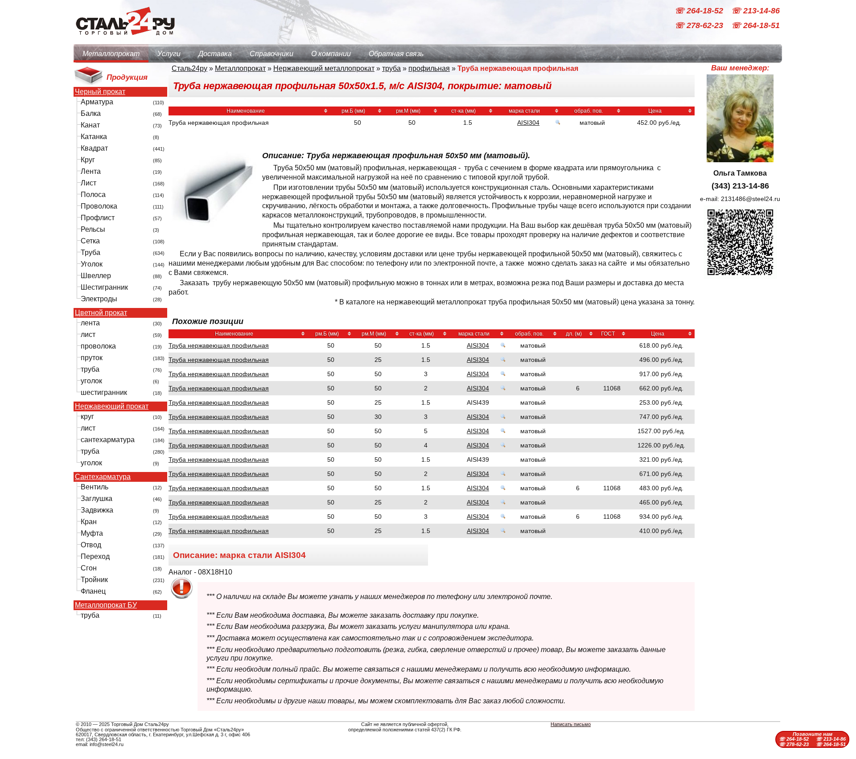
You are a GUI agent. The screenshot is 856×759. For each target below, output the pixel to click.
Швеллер (96, 275)
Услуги (169, 53)
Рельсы (93, 229)
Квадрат (94, 148)
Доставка (215, 53)
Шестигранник (104, 287)
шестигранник (104, 392)
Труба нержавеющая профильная (219, 345)
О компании (331, 53)
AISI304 (528, 122)
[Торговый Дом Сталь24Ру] (125, 40)
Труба (90, 252)
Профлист (98, 218)
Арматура (97, 102)
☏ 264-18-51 (755, 25)
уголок (91, 381)
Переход (95, 556)
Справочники (271, 53)
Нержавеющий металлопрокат (323, 68)
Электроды (99, 299)
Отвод (91, 545)
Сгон (89, 568)
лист (88, 334)
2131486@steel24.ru (750, 198)
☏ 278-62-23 (700, 25)
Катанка (94, 136)
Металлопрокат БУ (106, 605)
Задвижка (97, 510)
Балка (91, 113)
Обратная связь (396, 53)
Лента (91, 171)
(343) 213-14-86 (740, 185)
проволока (98, 346)
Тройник (94, 579)
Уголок (92, 264)
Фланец (93, 591)
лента (90, 323)
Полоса (93, 194)
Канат (90, 125)
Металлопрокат (111, 53)
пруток (92, 357)
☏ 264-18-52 (700, 10)
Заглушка (96, 498)
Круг (88, 160)
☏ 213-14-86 (755, 10)
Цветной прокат (101, 312)
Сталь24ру (189, 68)
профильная (429, 68)
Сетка (90, 241)
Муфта (92, 533)
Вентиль (94, 487)
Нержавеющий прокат (111, 406)
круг (87, 416)
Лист (88, 183)
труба (90, 369)
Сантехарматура (103, 476)
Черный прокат (100, 91)
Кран (89, 521)
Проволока (99, 206)
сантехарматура (108, 439)
